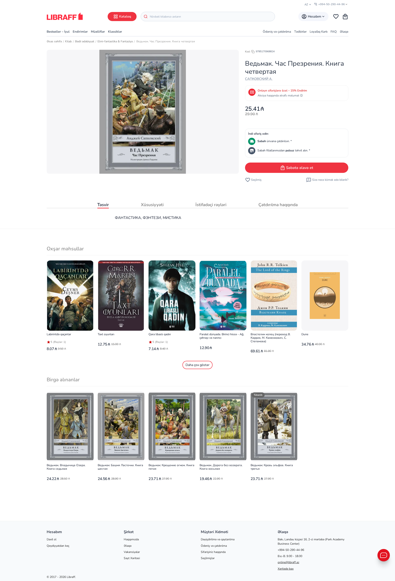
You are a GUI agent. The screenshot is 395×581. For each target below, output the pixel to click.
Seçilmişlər (208, 558)
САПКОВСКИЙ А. (258, 79)
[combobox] (208, 16)
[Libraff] (65, 16)
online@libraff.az (288, 562)
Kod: (247, 51)
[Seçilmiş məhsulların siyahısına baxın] (336, 16)
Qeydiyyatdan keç (58, 546)
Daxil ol (51, 539)
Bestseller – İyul (58, 32)
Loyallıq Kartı (318, 32)
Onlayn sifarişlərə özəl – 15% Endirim (282, 91)
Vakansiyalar (132, 552)
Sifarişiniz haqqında (213, 552)
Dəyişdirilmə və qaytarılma (217, 539)
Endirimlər (80, 32)
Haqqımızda (131, 539)
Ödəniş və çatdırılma (277, 32)
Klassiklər (115, 32)
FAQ (334, 32)
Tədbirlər (300, 32)
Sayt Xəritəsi (132, 558)
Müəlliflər (98, 32)
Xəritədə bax (286, 569)
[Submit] (145, 16)
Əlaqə (344, 32)
